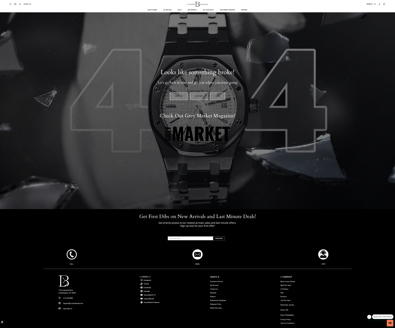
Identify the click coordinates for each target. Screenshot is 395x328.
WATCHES (178, 96)
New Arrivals (192, 10)
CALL (72, 264)
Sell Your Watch (208, 10)
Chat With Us (67, 309)
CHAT (323, 264)
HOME (217, 96)
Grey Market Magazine (227, 10)
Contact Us (27, 4)
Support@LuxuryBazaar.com (73, 303)
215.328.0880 (68, 298)
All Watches (167, 10)
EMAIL (197, 264)
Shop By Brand (152, 10)
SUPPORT (199, 96)
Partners (244, 10)
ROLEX (180, 10)
